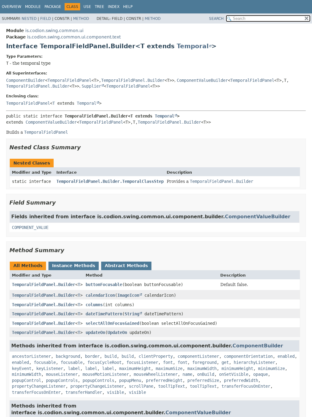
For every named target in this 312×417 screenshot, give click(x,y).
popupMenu (130, 380)
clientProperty (156, 356)
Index (113, 7)
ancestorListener (31, 356)
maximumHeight (135, 368)
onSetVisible (233, 374)
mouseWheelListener (156, 374)
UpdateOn (117, 332)
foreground (204, 362)
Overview (11, 7)
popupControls (62, 380)
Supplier (91, 86)
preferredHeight (164, 380)
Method (81, 18)
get (225, 362)
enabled (286, 356)
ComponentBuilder (25, 80)
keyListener (49, 368)
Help (128, 7)
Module (33, 7)
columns (94, 304)
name (187, 374)
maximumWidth (202, 368)
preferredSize (203, 380)
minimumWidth (26, 374)
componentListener (198, 356)
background (68, 356)
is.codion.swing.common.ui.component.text (74, 36)
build (111, 356)
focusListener (142, 362)
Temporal (193, 46)
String (132, 313)
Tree (99, 7)
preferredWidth (241, 380)
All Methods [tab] (27, 265)
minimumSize (271, 368)
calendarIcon (100, 295)
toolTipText (171, 386)
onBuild (205, 374)
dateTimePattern (104, 313)
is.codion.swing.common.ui (54, 30)
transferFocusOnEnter (246, 386)
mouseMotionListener (106, 374)
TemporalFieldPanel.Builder (133, 80)
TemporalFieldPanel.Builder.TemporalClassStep (110, 181)
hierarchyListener (254, 362)
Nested (29, 18)
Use (87, 7)
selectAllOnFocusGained (112, 323)
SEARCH (216, 18)
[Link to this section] (85, 147)
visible (115, 392)
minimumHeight (237, 368)
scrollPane (141, 386)
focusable (45, 362)
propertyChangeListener (39, 386)
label (74, 368)
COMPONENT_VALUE (30, 227)
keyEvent (21, 368)
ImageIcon (128, 295)
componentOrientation (248, 356)
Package (52, 7)
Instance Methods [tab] (73, 265)
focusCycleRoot (104, 362)
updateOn (95, 332)
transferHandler (84, 392)
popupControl (26, 380)
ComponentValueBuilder (202, 80)
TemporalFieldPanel (69, 80)
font (168, 362)
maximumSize (169, 368)
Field (45, 18)
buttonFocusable (104, 284)
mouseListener (62, 374)
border (92, 356)
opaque (260, 374)
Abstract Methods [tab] (126, 265)
